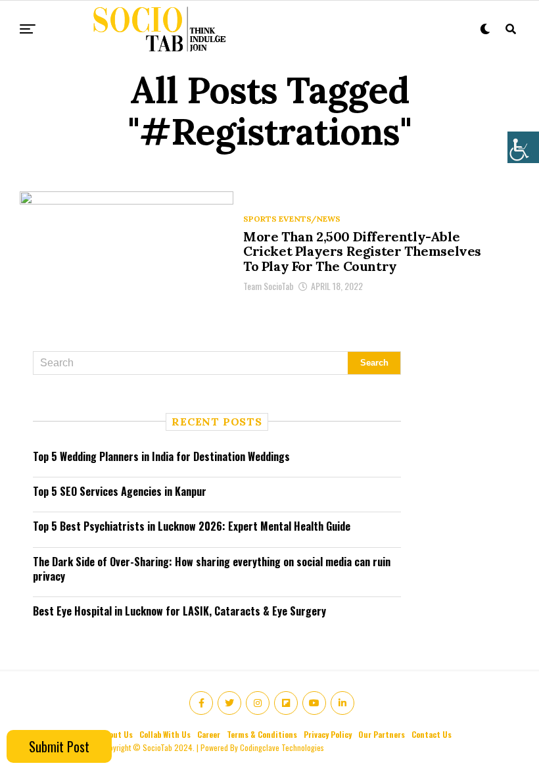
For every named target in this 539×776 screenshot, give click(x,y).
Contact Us (431, 734)
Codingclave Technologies (282, 747)
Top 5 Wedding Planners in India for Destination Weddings (161, 456)
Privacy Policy (328, 734)
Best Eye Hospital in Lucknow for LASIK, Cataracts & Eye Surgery (179, 611)
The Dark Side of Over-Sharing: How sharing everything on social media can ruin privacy (211, 569)
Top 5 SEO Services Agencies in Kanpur (119, 491)
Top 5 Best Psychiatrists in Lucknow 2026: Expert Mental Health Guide (191, 526)
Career (208, 734)
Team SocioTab (268, 286)
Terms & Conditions (262, 734)
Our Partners (381, 734)
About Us (117, 734)
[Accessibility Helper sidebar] (523, 147)
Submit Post (59, 746)
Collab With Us (165, 734)
